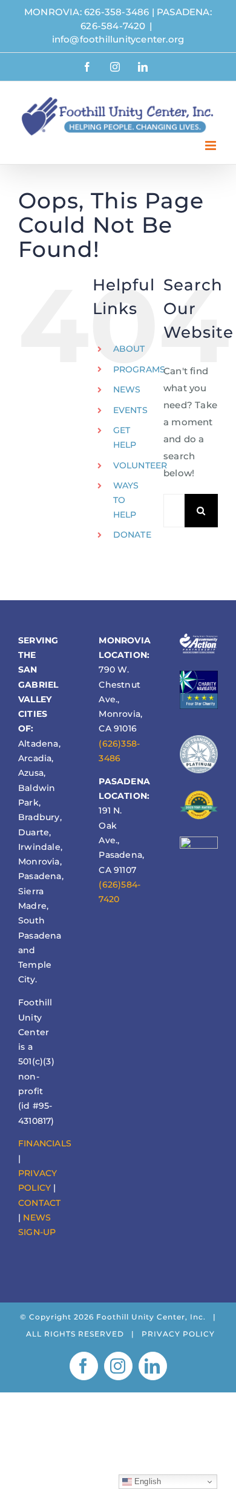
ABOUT (129, 348)
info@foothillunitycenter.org (118, 39)
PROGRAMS (139, 369)
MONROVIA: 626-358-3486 (86, 12)
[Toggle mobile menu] (211, 145)
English (147, 1481)
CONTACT (39, 1203)
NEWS (127, 389)
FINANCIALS (44, 1143)
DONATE (132, 534)
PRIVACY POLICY (178, 1333)
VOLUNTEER (140, 465)
